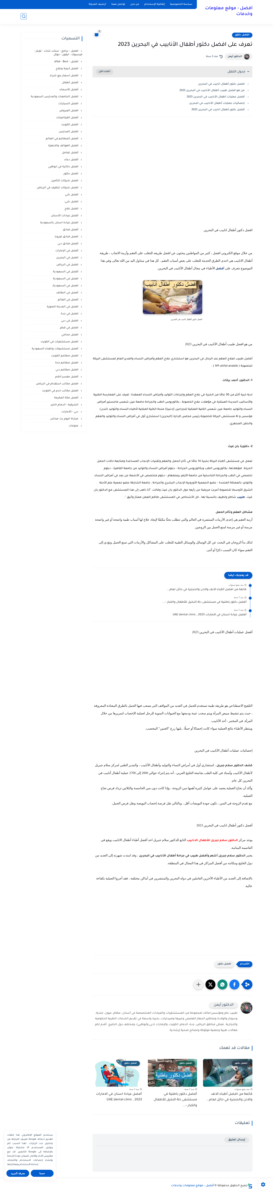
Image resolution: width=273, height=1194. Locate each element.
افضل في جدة (70, 313)
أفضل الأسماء (69, 89)
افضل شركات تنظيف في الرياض (58, 187)
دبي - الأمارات (70, 411)
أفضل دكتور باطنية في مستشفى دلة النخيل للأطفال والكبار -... (204, 602)
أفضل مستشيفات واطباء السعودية (55, 348)
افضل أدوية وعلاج (67, 68)
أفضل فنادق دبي (68, 243)
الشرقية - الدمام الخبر (65, 404)
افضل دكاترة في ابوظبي (63, 166)
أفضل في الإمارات (67, 250)
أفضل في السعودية (66, 271)
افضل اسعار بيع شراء (64, 75)
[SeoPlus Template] (250, 1186)
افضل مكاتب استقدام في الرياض (57, 383)
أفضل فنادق (71, 229)
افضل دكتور (242, 35)
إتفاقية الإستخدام (154, 4)
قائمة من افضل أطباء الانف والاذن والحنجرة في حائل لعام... (206, 589)
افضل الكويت (70, 124)
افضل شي (72, 194)
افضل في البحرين (67, 257)
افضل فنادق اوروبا (67, 236)
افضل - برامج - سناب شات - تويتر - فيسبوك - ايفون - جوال (58, 53)
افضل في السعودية (66, 278)
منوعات (74, 425)
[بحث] (24, 16)
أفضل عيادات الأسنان (65, 215)
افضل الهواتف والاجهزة (63, 145)
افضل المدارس (69, 131)
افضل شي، (71, 201)
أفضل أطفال (70, 82)
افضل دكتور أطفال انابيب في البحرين (221, 84)
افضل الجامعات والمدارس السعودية (55, 96)
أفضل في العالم (68, 299)
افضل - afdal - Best (66, 61)
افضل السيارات (68, 103)
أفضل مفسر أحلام (67, 376)
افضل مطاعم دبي (67, 369)
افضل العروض (69, 110)
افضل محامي (70, 334)
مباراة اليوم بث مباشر (65, 418)
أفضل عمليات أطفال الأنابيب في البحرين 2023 (216, 96)
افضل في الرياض (67, 264)
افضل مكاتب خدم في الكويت (60, 390)
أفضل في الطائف (67, 292)
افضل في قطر (69, 327)
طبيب (241, 497)
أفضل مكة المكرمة (66, 397)
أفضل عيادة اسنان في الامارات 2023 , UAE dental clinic (209, 615)
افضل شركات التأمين (65, 180)
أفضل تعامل (70, 152)
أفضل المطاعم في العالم (62, 138)
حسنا (42, 1173)
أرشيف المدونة (97, 4)
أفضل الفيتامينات (67, 117)
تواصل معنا (118, 4)
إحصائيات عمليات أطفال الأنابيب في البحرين (217, 103)
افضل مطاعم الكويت (65, 355)
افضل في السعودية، (65, 285)
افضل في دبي (70, 320)
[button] (234, 984)
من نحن (134, 4)
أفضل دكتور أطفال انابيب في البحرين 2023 (218, 109)
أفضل (219, 269)
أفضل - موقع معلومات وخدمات (228, 11)
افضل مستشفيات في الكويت (60, 341)
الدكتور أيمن (235, 56)
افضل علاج (72, 208)
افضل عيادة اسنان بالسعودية (59, 222)
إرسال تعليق (236, 1139)
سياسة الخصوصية (181, 4)
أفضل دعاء (71, 159)
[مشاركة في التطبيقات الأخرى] (198, 984)
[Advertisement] (172, 175)
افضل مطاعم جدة (67, 362)
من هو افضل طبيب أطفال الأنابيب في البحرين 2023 (212, 90)
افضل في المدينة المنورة (63, 306)
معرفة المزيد (18, 1173)
